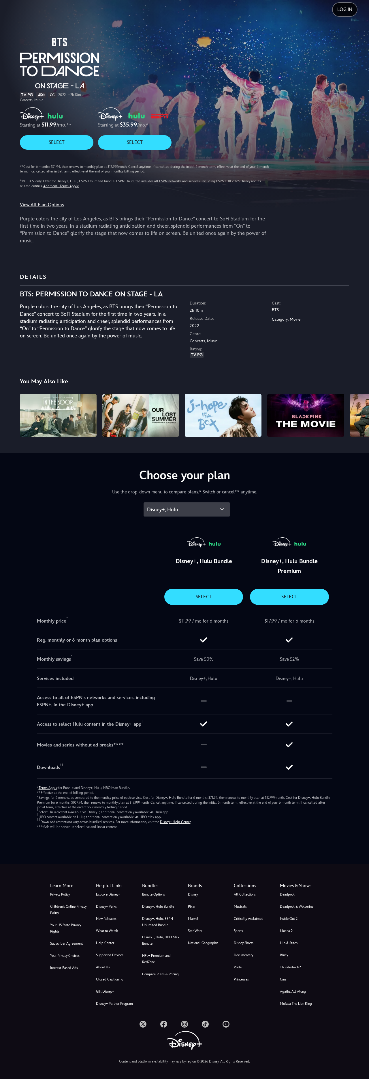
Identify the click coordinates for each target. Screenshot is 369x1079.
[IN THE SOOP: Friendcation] (58, 415)
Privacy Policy (60, 894)
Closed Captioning (109, 979)
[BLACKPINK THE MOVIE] (305, 415)
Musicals (240, 907)
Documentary (243, 955)
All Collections (245, 894)
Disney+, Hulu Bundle (158, 907)
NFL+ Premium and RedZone (156, 959)
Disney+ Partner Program (114, 1004)
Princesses (241, 979)
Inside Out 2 (289, 919)
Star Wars (195, 931)
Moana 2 (286, 931)
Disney (193, 894)
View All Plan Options (42, 204)
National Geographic (203, 943)
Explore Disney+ (108, 894)
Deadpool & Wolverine (296, 907)
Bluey (284, 955)
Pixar (191, 907)
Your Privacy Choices (65, 956)
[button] (115, 885)
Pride (238, 967)
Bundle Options (153, 894)
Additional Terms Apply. (61, 186)
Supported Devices (109, 955)
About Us (103, 967)
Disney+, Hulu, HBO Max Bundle (160, 940)
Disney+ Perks (106, 907)
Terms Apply (48, 788)
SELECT (57, 142)
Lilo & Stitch (289, 943)
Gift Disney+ (105, 991)
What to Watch (107, 931)
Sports (238, 931)
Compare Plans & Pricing (160, 974)
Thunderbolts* (290, 967)
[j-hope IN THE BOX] (223, 415)
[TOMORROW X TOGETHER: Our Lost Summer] (140, 415)
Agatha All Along (293, 991)
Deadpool (287, 894)
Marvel (193, 919)
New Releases (106, 919)
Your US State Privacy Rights (65, 928)
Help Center (105, 943)
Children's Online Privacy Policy (68, 910)
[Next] (358, 414)
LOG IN (344, 9)
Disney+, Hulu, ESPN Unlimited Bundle (157, 922)
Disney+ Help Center (175, 822)
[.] (143, 1024)
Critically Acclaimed (248, 919)
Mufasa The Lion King (296, 1004)
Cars (283, 979)
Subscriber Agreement (66, 943)
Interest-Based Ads (64, 968)
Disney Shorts (243, 943)
